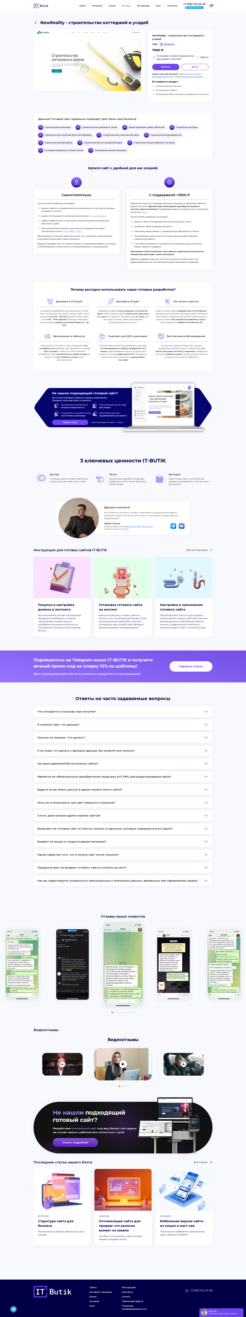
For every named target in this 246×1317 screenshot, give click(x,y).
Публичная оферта (132, 1301)
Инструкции (143, 5)
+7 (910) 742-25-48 (194, 4)
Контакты (172, 5)
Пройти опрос (70, 422)
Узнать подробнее (75, 1142)
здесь (144, 212)
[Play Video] (62, 1064)
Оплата (126, 1296)
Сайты (82, 5)
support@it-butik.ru (161, 77)
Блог (158, 5)
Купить (165, 66)
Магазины (97, 5)
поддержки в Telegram (192, 77)
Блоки (112, 5)
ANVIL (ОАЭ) (147, 526)
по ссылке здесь (97, 216)
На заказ (126, 5)
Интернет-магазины (100, 1292)
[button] (112, 1012)
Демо (195, 66)
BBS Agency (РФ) (133, 526)
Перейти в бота (191, 666)
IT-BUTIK (125, 529)
